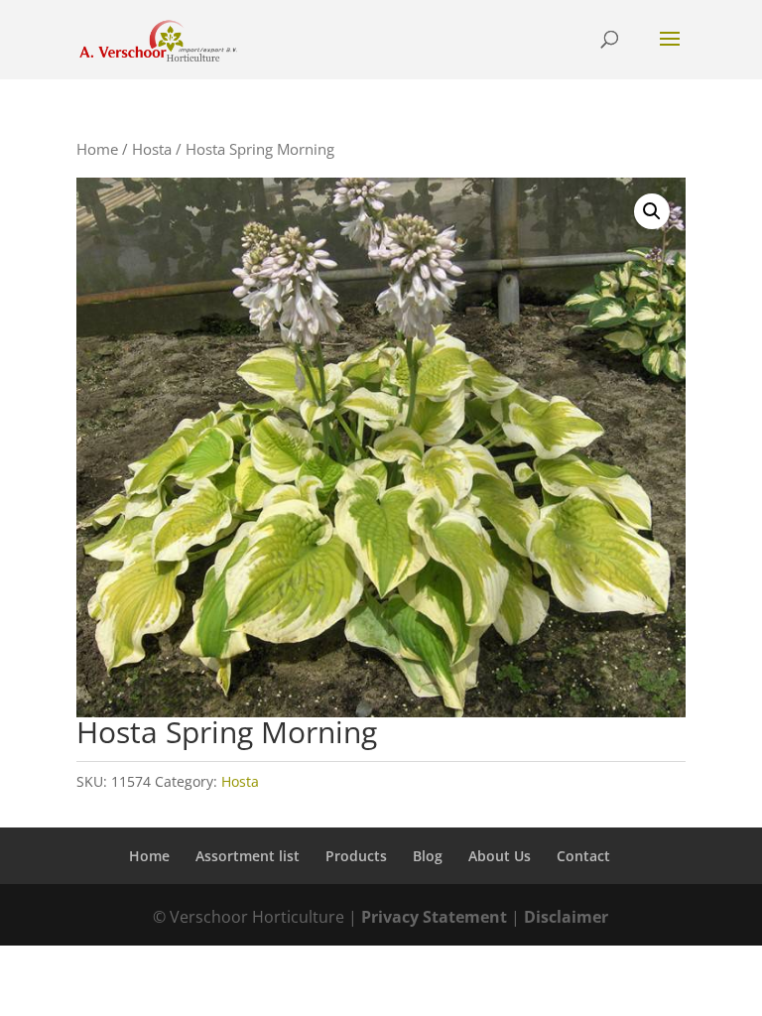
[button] (652, 211)
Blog (428, 855)
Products (356, 855)
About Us (499, 855)
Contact (583, 855)
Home (97, 149)
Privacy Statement (434, 917)
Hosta (152, 149)
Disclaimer (566, 917)
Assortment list (247, 855)
